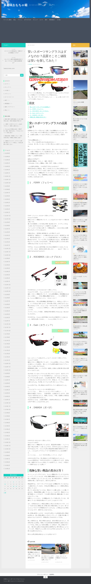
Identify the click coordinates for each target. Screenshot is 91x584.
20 (13, 486)
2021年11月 (7, 327)
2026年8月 (7, 153)
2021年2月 (7, 357)
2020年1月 (7, 399)
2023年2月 (7, 278)
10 (5, 484)
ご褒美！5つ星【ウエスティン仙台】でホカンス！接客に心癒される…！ (80, 257)
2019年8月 (7, 416)
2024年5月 (7, 232)
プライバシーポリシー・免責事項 (45, 574)
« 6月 (5, 492)
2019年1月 (7, 439)
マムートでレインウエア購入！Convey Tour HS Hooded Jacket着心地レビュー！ (79, 293)
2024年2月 (7, 242)
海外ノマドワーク (9, 106)
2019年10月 (7, 409)
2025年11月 (7, 179)
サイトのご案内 (7, 19)
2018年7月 (7, 458)
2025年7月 (7, 192)
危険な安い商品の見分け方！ (38, 117)
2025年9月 (7, 186)
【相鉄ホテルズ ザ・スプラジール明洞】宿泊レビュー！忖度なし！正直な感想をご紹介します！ (13, 142)
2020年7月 (7, 380)
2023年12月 (7, 248)
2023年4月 (7, 271)
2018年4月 (7, 468)
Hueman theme (21, 581)
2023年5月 (7, 268)
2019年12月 (7, 403)
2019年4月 (7, 429)
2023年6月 (7, 265)
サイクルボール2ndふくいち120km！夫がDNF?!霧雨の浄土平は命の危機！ (80, 310)
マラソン (20, 19)
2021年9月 (7, 334)
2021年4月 (7, 350)
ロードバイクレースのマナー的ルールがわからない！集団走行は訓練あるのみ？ (80, 343)
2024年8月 (7, 225)
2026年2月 (7, 169)
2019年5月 (7, 426)
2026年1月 (7, 173)
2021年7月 (7, 340)
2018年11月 (7, 445)
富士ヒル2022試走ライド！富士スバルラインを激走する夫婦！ (80, 428)
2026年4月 (7, 163)
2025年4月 (7, 202)
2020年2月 (7, 396)
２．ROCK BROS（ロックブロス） (39, 111)
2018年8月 (7, 455)
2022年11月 (7, 288)
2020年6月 (7, 383)
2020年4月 (7, 389)
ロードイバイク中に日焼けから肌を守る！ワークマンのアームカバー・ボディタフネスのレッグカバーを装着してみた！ (80, 238)
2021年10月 (7, 330)
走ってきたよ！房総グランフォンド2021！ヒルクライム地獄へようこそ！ (80, 360)
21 (16, 486)
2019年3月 (7, 432)
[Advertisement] (45, 32)
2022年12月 (7, 284)
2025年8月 (7, 189)
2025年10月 (7, 182)
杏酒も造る (76, 170)
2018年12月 (7, 442)
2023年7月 (7, 261)
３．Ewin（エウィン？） (37, 113)
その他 (58, 19)
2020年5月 (7, 386)
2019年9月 (7, 412)
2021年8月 (7, 337)
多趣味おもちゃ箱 (15, 5)
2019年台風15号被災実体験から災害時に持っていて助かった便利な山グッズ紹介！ (80, 204)
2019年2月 (7, 435)
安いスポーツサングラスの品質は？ (40, 107)
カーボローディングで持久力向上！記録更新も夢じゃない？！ (47, 557)
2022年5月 (7, 307)
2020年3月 (7, 393)
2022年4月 (7, 311)
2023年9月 (7, 258)
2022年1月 (7, 320)
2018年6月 (7, 462)
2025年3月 (7, 205)
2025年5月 (7, 199)
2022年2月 (7, 317)
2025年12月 (7, 176)
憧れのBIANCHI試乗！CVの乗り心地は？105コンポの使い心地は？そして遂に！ (80, 411)
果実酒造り (52, 19)
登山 (14, 19)
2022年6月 (7, 304)
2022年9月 (7, 294)
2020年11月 (7, 366)
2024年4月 (7, 235)
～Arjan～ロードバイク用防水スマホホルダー (61, 557)
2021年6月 (7, 343)
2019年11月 (7, 406)
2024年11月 (7, 215)
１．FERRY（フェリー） (37, 109)
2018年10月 (7, 449)
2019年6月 (7, 422)
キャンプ (35, 19)
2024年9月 (7, 222)
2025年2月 (7, 209)
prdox (30, 64)
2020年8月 (7, 376)
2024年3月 (7, 238)
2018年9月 (7, 452)
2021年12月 (7, 324)
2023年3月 (7, 274)
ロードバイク (27, 19)
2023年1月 (7, 281)
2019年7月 (7, 419)
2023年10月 (7, 255)
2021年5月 (7, 347)
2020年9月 (7, 373)
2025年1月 (7, 212)
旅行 (46, 19)
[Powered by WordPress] (8, 581)
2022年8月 (7, 297)
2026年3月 (7, 166)
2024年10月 (7, 219)
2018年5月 (7, 465)
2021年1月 (7, 360)
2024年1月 (7, 245)
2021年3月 (7, 353)
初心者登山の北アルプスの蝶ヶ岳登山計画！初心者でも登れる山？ (80, 445)
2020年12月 (7, 363)
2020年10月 (7, 370)
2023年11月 (7, 251)
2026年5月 (7, 159)
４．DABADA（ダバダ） (37, 115)
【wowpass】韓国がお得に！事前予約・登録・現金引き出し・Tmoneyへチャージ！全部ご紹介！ (13, 130)
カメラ (41, 19)
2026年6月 (7, 156)
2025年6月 (7, 196)
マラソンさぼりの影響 (78, 102)
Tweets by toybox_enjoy (9, 68)
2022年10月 (7, 291)
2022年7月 (7, 301)
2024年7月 (7, 228)
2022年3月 (7, 314)
